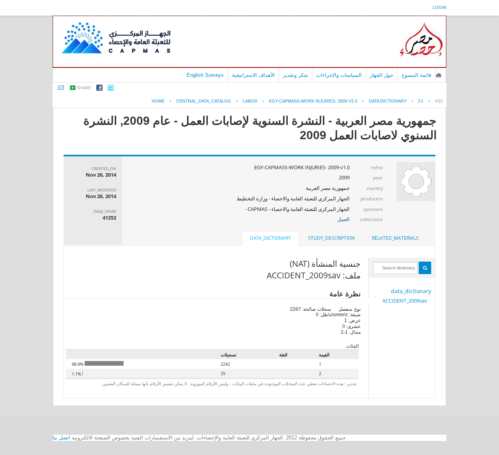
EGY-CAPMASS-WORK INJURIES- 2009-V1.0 (313, 101)
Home (158, 101)
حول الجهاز (381, 75)
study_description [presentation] (331, 238)
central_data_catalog (203, 101)
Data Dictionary (388, 101)
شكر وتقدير (295, 75)
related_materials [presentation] (395, 238)
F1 (420, 101)
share (84, 87)
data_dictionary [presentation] (270, 238)
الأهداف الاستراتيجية (253, 75)
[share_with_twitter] (111, 89)
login (439, 7)
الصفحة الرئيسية (438, 75)
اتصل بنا (61, 438)
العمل (343, 219)
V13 (438, 101)
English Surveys (205, 75)
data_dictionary (411, 291)
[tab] (395, 238)
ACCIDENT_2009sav (404, 300)
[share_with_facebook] (99, 89)
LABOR (250, 101)
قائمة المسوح (416, 75)
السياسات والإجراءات (339, 75)
